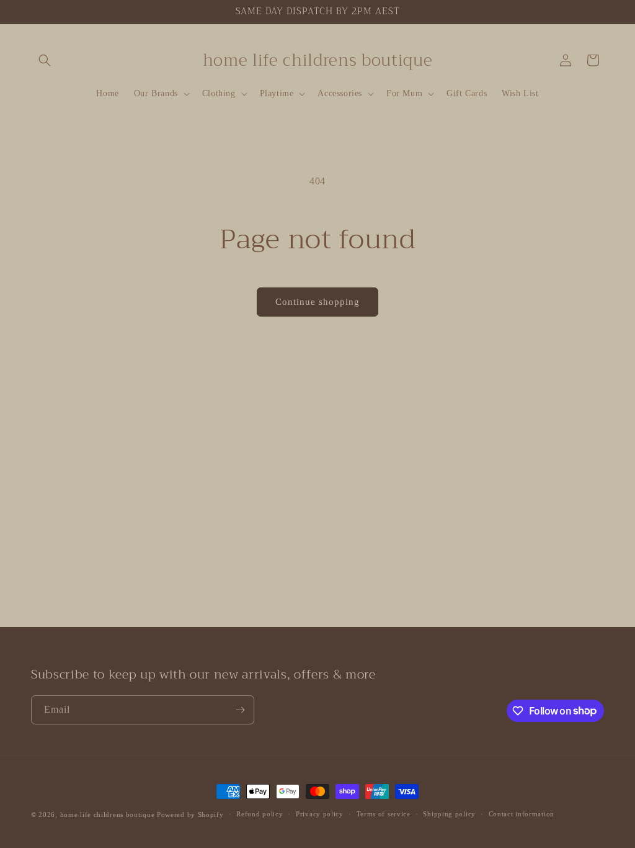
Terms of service (384, 814)
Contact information (521, 814)
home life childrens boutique (107, 814)
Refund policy (259, 814)
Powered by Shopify (190, 814)
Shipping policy (449, 814)
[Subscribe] (240, 709)
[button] (44, 60)
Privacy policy (320, 814)
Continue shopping (317, 302)
